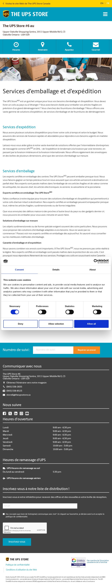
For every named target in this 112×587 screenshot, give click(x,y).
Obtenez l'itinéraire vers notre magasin (26, 383)
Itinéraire (43, 50)
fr (108, 3)
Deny (20, 324)
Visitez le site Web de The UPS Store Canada (27, 4)
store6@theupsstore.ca (18, 395)
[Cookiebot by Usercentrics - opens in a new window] (96, 261)
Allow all (91, 324)
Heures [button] (16, 50)
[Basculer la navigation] (105, 14)
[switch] (42, 312)
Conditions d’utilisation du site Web (21, 570)
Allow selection (56, 324)
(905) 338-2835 (14, 387)
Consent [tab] (19, 269)
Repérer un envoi (87, 350)
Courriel (96, 50)
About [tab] (92, 269)
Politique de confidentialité (17, 565)
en (101, 3)
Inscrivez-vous (17, 542)
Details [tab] (56, 269)
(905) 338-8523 (14, 391)
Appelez (69, 50)
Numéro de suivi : (16, 350)
